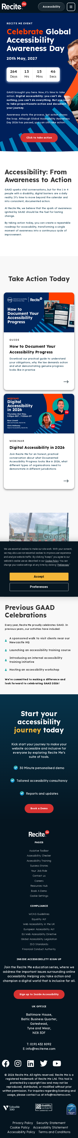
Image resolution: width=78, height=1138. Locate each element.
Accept (39, 576)
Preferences (39, 587)
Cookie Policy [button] (51, 560)
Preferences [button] (63, 564)
